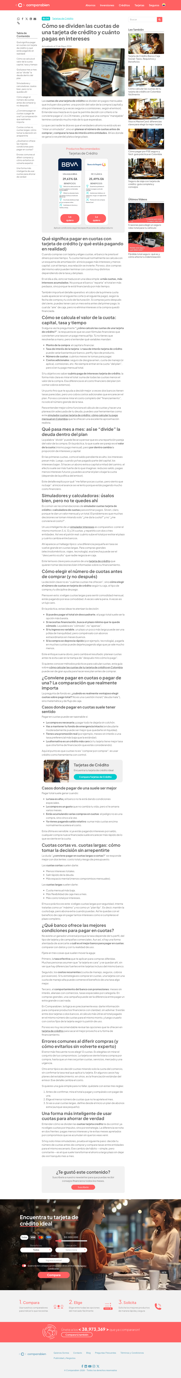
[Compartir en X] (26, 19)
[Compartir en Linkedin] (31, 19)
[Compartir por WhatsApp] (18, 19)
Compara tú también (76, 1334)
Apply (159, 19)
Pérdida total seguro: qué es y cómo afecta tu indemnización (144, 255)
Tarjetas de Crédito (62, 18)
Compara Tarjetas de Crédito (95, 776)
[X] (98, 1366)
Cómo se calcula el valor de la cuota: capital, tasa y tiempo (27, 61)
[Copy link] (18, 23)
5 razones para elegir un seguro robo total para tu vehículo (144, 226)
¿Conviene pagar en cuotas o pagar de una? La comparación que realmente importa (27, 116)
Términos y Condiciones (132, 1352)
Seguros (154, 5)
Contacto (77, 1352)
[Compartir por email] (35, 19)
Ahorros (90, 5)
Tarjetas (139, 5)
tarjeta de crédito (99, 561)
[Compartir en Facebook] (22, 19)
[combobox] (36, 1250)
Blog (88, 1352)
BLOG (46, 18)
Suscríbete (83, 1187)
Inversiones (107, 5)
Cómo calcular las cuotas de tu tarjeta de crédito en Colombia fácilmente (144, 91)
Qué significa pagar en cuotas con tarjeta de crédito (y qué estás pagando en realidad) (27, 48)
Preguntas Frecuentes (105, 1352)
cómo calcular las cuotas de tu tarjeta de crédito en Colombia (86, 667)
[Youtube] (89, 1366)
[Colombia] (164, 2)
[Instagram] (93, 1366)
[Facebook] (82, 1366)
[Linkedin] (85, 1366)
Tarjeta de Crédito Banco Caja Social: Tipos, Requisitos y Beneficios (144, 59)
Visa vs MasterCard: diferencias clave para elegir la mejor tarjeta (145, 123)
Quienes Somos (61, 1352)
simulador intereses (82, 526)
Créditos (124, 5)
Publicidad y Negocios (64, 1358)
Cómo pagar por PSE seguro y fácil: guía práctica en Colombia (145, 153)
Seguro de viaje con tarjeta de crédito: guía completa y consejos (144, 184)
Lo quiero (70, 218)
